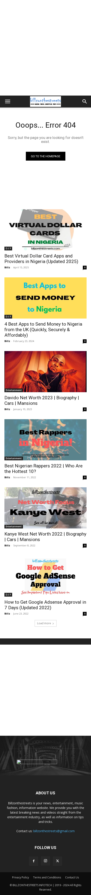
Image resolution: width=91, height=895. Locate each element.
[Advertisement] (45, 47)
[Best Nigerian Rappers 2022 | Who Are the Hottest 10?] (45, 439)
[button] (7, 102)
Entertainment (14, 390)
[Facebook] (33, 861)
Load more (44, 623)
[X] (57, 861)
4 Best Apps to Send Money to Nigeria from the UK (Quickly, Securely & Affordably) (43, 329)
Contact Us (72, 877)
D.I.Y (8, 248)
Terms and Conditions (47, 877)
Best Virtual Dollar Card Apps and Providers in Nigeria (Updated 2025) (41, 258)
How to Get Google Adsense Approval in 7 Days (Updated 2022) (45, 604)
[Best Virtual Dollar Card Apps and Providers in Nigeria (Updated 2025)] (45, 229)
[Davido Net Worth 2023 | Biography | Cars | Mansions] (45, 371)
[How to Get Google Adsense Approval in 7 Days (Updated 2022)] (45, 576)
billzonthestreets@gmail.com (54, 831)
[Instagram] (45, 861)
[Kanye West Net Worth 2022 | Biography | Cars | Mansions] (45, 507)
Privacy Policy (20, 877)
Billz (7, 267)
